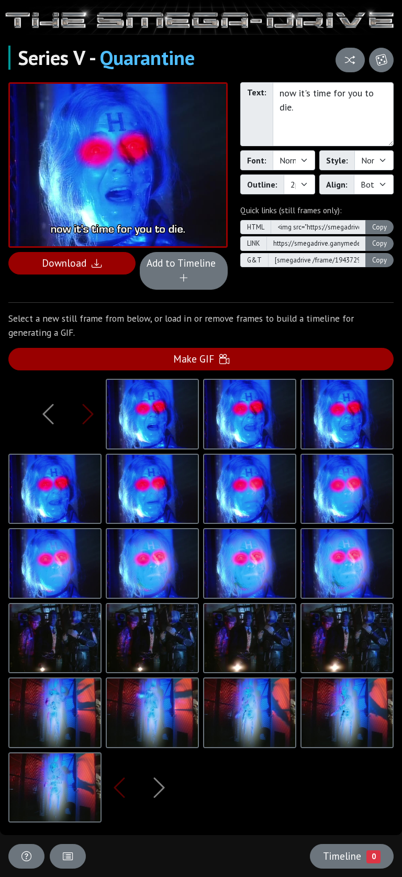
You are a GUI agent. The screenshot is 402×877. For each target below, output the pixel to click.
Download (67, 262)
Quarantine (147, 58)
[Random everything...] (381, 60)
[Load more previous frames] (48, 414)
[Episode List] (68, 856)
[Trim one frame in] (88, 414)
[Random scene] (350, 60)
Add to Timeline (184, 262)
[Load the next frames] (159, 787)
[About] (26, 856)
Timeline (349, 855)
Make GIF (196, 358)
